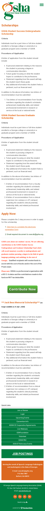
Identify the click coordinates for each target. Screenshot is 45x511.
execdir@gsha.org (25, 491)
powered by (17, 508)
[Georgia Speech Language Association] (16, 20)
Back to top (21, 502)
